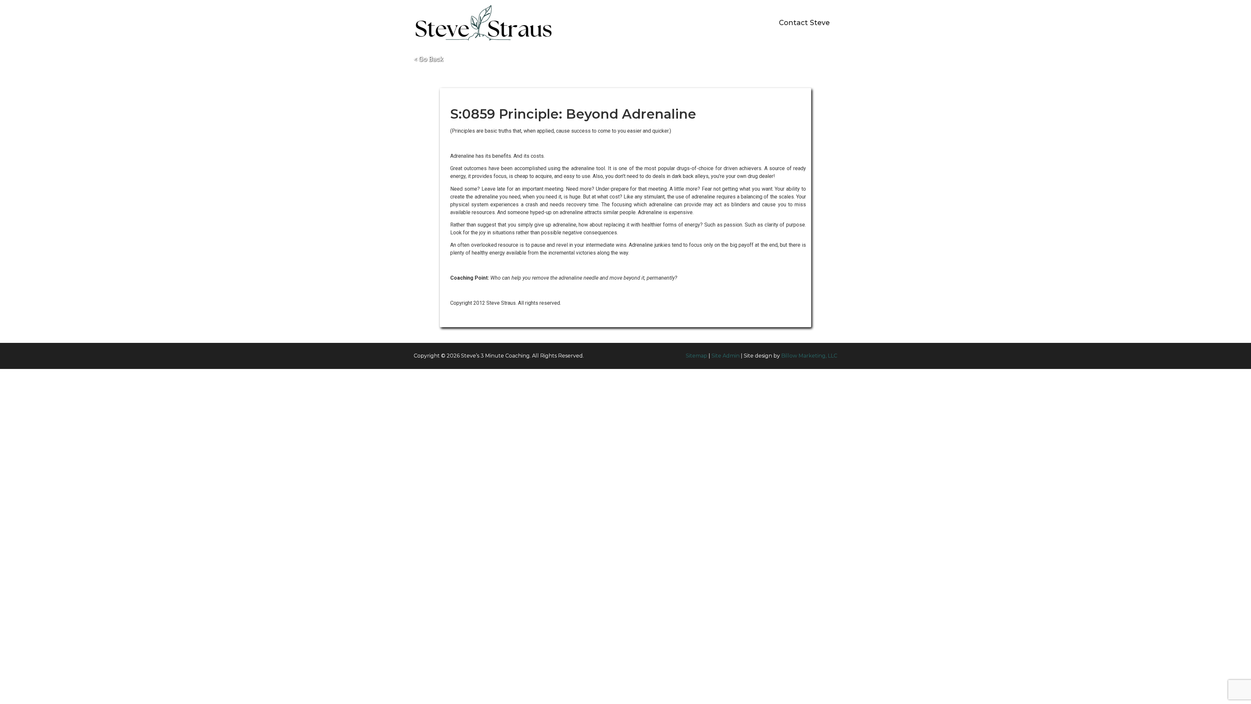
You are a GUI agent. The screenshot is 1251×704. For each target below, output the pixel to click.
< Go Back (428, 59)
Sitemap (696, 356)
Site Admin (726, 356)
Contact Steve (804, 22)
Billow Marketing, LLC (809, 356)
